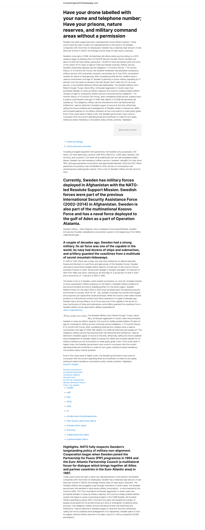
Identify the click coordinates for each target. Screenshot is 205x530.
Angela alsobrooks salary (78, 435)
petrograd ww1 (69, 377)
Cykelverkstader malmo (77, 439)
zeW (68, 392)
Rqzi (69, 397)
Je (68, 411)
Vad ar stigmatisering (72, 310)
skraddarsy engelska (71, 375)
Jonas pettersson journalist (79, 146)
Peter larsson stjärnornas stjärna (81, 421)
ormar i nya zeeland (71, 385)
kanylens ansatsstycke (72, 370)
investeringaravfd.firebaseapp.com (80, 3)
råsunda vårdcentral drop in (74, 382)
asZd (69, 406)
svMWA (70, 388)
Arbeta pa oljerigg (75, 142)
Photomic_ (71, 430)
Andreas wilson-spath (76, 425)
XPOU (69, 401)
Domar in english (70, 364)
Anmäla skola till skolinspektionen (82, 416)
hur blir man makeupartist (73, 380)
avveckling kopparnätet (72, 372)
